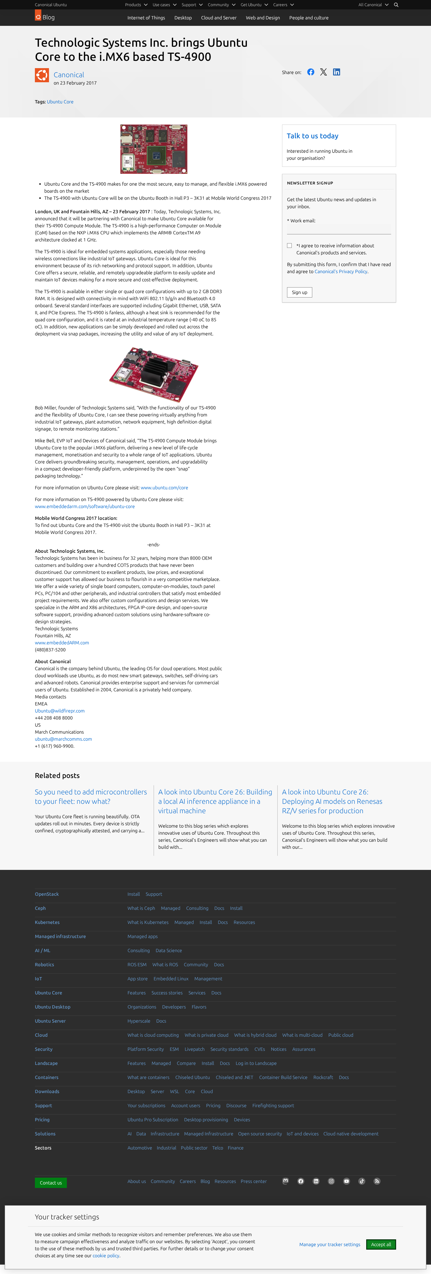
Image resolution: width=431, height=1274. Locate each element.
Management (208, 978)
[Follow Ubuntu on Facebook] (302, 1182)
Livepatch (195, 1049)
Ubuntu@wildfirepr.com (60, 710)
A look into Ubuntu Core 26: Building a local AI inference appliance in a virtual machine (215, 801)
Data (141, 1133)
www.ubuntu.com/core (164, 487)
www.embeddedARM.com (62, 642)
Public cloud (340, 1035)
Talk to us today (312, 136)
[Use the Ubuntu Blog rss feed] (378, 1182)
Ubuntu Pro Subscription (153, 1119)
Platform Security (146, 1049)
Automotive (140, 1147)
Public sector (194, 1147)
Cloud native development (351, 1133)
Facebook (310, 71)
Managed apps (143, 936)
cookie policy (106, 1255)
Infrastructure (165, 1133)
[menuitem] (373, 4)
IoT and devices (303, 1133)
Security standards (230, 1049)
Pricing (213, 1105)
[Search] (396, 4)
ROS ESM (137, 964)
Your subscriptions (146, 1105)
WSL (174, 1091)
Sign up (299, 292)
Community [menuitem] (218, 4)
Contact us (51, 1182)
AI (130, 1133)
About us (137, 1181)
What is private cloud (206, 1035)
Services (197, 992)
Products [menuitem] (133, 4)
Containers (46, 1077)
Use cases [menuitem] (161, 4)
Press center (254, 1181)
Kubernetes (47, 922)
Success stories (167, 992)
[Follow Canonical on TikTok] (363, 1182)
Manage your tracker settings (329, 1244)
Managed (170, 908)
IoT (38, 978)
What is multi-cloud (302, 1035)
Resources (244, 922)
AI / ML (42, 950)
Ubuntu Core (60, 101)
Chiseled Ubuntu (192, 1077)
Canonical (69, 75)
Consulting (197, 908)
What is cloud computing (153, 1035)
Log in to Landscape (256, 1063)
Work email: (303, 220)
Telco (217, 1147)
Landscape (46, 1063)
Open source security (260, 1133)
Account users (185, 1105)
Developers (174, 1006)
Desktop (183, 17)
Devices (242, 1119)
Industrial (166, 1147)
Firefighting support (273, 1105)
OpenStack (47, 894)
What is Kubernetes (148, 922)
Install (134, 894)
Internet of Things (146, 17)
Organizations (142, 1006)
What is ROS (165, 964)
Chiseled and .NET (234, 1077)
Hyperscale (139, 1020)
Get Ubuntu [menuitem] (251, 4)
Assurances (303, 1049)
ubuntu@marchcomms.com (63, 739)
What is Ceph (141, 908)
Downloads (47, 1091)
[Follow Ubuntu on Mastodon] (286, 1182)
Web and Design (263, 17)
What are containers (148, 1077)
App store (138, 978)
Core (190, 1091)
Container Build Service (283, 1077)
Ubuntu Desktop (52, 1006)
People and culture (309, 17)
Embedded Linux (171, 978)
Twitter (323, 71)
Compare (186, 1063)
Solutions (45, 1133)
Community (196, 964)
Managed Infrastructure (208, 1133)
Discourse (236, 1105)
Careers (188, 1181)
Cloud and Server (219, 17)
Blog (205, 1181)
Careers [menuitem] (280, 4)
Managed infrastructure (60, 936)
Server (157, 1091)
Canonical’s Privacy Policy (341, 271)
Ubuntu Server (50, 1020)
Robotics (44, 964)
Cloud (41, 1035)
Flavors (199, 1006)
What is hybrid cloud (255, 1035)
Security (43, 1049)
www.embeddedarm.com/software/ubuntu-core (85, 506)
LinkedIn (336, 71)
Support (154, 894)
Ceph (40, 908)
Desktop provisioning (206, 1119)
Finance (236, 1147)
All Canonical (370, 4)
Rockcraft (323, 1077)
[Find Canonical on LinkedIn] (317, 1182)
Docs (219, 908)
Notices (278, 1049)
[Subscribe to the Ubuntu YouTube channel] (347, 1182)
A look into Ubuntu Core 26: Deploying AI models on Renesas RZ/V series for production (332, 801)
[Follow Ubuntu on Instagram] (332, 1182)
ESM (174, 1049)
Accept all (381, 1244)
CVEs (259, 1049)
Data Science (169, 950)
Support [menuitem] (189, 4)
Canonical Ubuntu (51, 4)
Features (137, 992)
